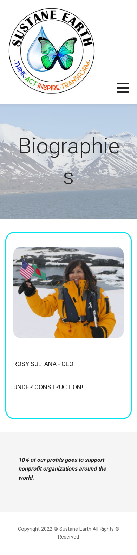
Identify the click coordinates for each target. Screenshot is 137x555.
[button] (127, 92)
